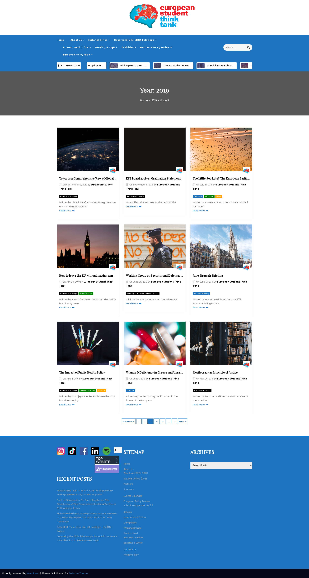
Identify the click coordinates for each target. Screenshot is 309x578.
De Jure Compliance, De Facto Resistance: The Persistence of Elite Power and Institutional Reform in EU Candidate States (86, 504)
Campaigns (130, 522)
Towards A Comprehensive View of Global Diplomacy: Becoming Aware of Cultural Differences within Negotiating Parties (87, 178)
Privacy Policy (131, 554)
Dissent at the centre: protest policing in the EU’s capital (183, 65)
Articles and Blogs (68, 196)
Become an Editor (134, 537)
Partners (128, 484)
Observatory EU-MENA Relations (134, 40)
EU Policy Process (87, 390)
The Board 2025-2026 (136, 473)
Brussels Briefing (201, 293)
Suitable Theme (78, 573)
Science (101, 390)
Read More (65, 210)
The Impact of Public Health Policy (82, 372)
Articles (128, 512)
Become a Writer (133, 542)
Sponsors (129, 489)
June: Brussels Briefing (208, 275)
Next (181, 421)
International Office (76, 47)
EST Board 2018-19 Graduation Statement (153, 178)
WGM (218, 196)
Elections (198, 196)
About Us (76, 40)
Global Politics (86, 293)
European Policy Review (154, 47)
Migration (209, 196)
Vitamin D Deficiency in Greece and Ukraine (154, 372)
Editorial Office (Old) (135, 478)
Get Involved (131, 533)
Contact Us (130, 549)
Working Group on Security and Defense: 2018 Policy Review (154, 275)
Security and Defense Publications (143, 293)
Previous (129, 421)
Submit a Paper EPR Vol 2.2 (138, 505)
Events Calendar (133, 496)
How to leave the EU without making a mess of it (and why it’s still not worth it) (87, 275)
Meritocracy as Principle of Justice (215, 372)
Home (60, 40)
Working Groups (105, 47)
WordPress (33, 573)
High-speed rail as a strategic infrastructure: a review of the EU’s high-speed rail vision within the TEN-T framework (87, 517)
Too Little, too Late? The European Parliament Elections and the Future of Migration (221, 178)
